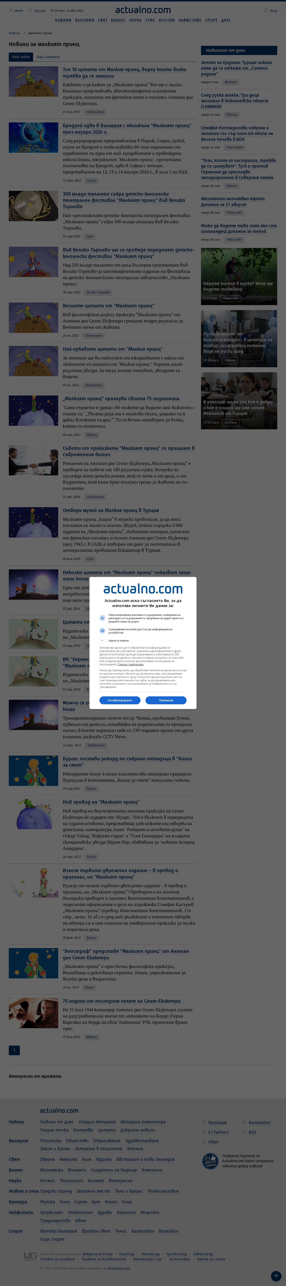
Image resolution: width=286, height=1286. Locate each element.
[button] (143, 641)
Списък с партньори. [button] (131, 664)
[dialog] (143, 643)
